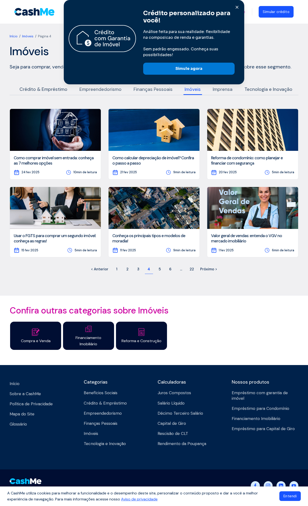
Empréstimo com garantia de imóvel (260, 395)
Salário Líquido (171, 403)
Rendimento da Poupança (182, 443)
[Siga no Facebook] (255, 485)
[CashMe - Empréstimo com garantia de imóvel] (34, 12)
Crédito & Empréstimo (43, 89)
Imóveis (27, 36)
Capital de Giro (172, 423)
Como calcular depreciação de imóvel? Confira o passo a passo (153, 160)
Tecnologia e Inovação (268, 89)
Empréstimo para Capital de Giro (263, 428)
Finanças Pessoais (153, 89)
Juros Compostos (174, 392)
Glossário (18, 424)
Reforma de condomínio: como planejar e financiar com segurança (247, 160)
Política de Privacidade (31, 403)
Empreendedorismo (100, 89)
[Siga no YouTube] (294, 485)
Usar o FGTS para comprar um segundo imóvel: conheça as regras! (55, 238)
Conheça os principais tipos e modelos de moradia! (148, 238)
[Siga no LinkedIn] (281, 485)
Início (14, 36)
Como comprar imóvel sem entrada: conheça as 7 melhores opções (54, 160)
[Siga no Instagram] (268, 485)
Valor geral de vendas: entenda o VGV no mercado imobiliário (246, 238)
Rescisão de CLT (173, 433)
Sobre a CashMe (25, 393)
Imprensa (222, 89)
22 (192, 269)
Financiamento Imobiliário (256, 418)
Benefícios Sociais (100, 392)
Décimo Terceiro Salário (180, 413)
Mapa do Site (22, 414)
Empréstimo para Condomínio (260, 408)
